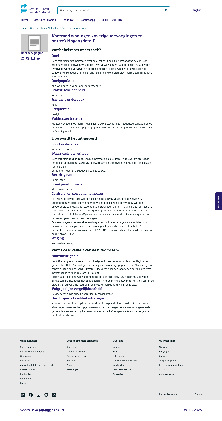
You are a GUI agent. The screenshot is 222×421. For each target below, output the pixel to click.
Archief (162, 370)
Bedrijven (71, 347)
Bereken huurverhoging (32, 352)
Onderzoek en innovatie (125, 361)
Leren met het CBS (122, 370)
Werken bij (118, 365)
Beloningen (72, 370)
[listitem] (23, 58)
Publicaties (25, 374)
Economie (68, 20)
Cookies (163, 356)
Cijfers (24, 20)
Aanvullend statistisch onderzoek (36, 365)
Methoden (53, 28)
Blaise (23, 383)
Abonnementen (167, 374)
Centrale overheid (76, 352)
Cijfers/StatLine (28, 347)
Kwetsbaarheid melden (171, 365)
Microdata (25, 361)
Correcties (118, 374)
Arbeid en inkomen (45, 20)
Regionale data (27, 370)
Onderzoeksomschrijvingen (75, 28)
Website (163, 347)
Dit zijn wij (118, 356)
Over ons (117, 20)
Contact (116, 347)
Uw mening (218, 201)
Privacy (70, 365)
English (197, 10)
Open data (25, 356)
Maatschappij (87, 20)
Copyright (164, 352)
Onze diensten (37, 28)
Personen (71, 361)
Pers (115, 352)
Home (24, 28)
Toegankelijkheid (167, 361)
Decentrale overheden (78, 356)
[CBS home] (36, 8)
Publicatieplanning (168, 394)
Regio (105, 20)
